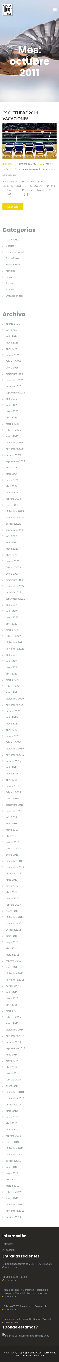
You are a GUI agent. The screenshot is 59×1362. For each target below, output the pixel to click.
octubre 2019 (13, 760)
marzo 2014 (12, 1073)
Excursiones (12, 258)
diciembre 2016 (15, 917)
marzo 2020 (12, 735)
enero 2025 (12, 436)
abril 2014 (11, 1066)
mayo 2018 (12, 829)
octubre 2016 (13, 929)
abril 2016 (11, 948)
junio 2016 (12, 935)
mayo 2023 (12, 548)
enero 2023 (12, 573)
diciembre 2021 (15, 642)
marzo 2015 (12, 1010)
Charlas (10, 245)
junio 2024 (12, 473)
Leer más (13, 206)
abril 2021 (11, 673)
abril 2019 (11, 779)
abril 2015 (11, 1004)
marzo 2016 (12, 954)
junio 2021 (12, 661)
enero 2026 (12, 367)
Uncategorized (14, 295)
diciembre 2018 (15, 804)
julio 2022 (11, 604)
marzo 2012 (12, 1185)
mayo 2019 (12, 773)
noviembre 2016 (15, 923)
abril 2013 (11, 1123)
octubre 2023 (13, 523)
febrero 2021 (13, 685)
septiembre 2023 (15, 529)
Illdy (12, 1352)
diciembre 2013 (15, 1091)
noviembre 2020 (15, 704)
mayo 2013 (12, 1116)
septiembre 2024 (15, 461)
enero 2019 (12, 798)
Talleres (10, 289)
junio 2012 (12, 1166)
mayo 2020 (12, 723)
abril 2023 (11, 554)
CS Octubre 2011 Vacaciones (20, 115)
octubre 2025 (13, 386)
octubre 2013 (13, 1104)
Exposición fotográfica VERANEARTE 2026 (27, 1263)
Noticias (10, 270)
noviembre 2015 (15, 979)
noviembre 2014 (15, 1035)
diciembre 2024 (15, 442)
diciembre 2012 (15, 1148)
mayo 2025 (12, 411)
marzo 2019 (12, 785)
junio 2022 (12, 611)
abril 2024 (11, 486)
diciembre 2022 (15, 579)
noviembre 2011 (15, 1210)
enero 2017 (12, 910)
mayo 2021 (12, 667)
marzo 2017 (12, 898)
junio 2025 (12, 404)
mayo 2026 (12, 342)
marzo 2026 (12, 354)
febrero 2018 (13, 848)
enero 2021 (12, 692)
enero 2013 (12, 1141)
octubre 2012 (13, 1160)
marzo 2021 (12, 679)
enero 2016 (12, 967)
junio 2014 (12, 1054)
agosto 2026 (13, 323)
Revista (10, 276)
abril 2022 (11, 623)
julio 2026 (11, 330)
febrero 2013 (13, 1135)
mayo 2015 (12, 998)
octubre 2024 (13, 454)
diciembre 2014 (15, 1029)
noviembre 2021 (15, 648)
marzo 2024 (12, 492)
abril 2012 (11, 1179)
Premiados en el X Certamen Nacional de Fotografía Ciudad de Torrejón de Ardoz (25, 1291)
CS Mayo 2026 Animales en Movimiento (25, 1305)
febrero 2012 (13, 1191)
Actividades (12, 239)
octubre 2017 (13, 873)
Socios (9, 283)
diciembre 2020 (15, 698)
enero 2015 (12, 1023)
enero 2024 (12, 504)
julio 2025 (11, 398)
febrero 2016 (13, 960)
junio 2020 (12, 717)
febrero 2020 (13, 742)
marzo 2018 (12, 842)
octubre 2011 (13, 1216)
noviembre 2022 (15, 586)
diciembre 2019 (15, 748)
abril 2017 (11, 892)
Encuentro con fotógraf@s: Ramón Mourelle (27, 1318)
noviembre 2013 (15, 1098)
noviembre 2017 (15, 867)
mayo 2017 (12, 885)
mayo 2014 (12, 1060)
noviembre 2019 (15, 754)
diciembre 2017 (15, 860)
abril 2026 (11, 348)
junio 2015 (12, 992)
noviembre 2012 (15, 1154)
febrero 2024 (13, 498)
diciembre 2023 (15, 511)
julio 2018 (11, 817)
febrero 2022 (13, 636)
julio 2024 (11, 467)
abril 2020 (11, 729)
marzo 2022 (12, 629)
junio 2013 (12, 1110)
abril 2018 (11, 835)
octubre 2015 (13, 985)
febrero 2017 (13, 904)
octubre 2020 (13, 710)
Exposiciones (13, 264)
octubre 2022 (13, 592)
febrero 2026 (13, 361)
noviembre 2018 (15, 810)
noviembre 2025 (15, 379)
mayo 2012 (12, 1173)
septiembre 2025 (15, 392)
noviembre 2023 (15, 517)
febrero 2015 (13, 1017)
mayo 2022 (12, 617)
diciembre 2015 (15, 973)
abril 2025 (11, 417)
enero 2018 (12, 854)
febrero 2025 (13, 429)
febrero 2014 (13, 1079)
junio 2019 (12, 767)
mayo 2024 (12, 479)
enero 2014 (12, 1085)
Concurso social (15, 251)
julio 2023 (11, 536)
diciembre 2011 (15, 1204)
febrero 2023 (13, 567)
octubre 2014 (13, 1041)
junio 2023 (12, 542)
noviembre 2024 (15, 448)
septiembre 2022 (15, 598)
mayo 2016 (12, 942)
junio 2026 (12, 336)
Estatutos (7, 1243)
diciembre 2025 (15, 373)
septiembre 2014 (15, 1048)
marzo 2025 (12, 423)
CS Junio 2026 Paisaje (14, 1276)
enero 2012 (12, 1198)
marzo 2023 (12, 561)
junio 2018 (12, 823)
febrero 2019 (13, 792)
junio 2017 (12, 879)
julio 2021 (11, 654)
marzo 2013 (12, 1129)
